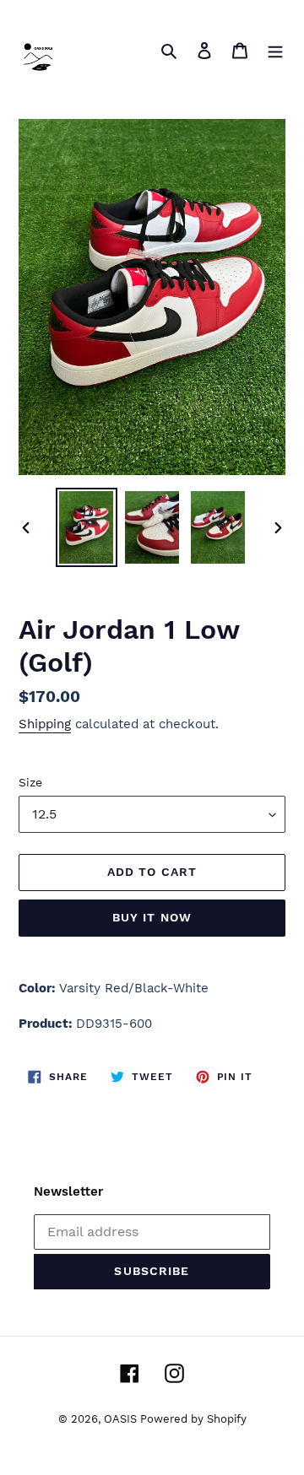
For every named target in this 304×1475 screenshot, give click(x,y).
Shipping (45, 724)
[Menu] (275, 49)
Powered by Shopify (193, 1419)
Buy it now (152, 917)
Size (30, 782)
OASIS (122, 1419)
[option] (86, 528)
